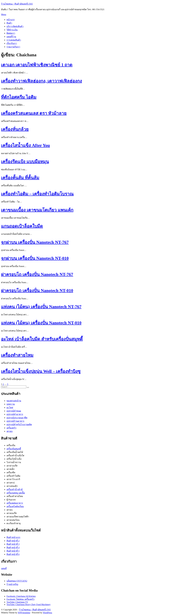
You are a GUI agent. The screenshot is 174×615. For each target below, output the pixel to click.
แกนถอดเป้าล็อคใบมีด (22, 226)
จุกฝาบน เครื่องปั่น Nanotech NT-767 (35, 242)
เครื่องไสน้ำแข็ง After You (25, 145)
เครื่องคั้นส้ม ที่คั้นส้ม (20, 177)
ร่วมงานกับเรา (13, 47)
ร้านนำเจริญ (12, 584)
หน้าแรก (11, 19)
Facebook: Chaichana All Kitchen (21, 596)
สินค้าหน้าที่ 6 (13, 554)
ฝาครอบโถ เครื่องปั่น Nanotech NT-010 (37, 290)
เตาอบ (10, 431)
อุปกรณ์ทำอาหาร (15, 414)
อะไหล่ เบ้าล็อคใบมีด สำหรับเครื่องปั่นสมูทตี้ (42, 338)
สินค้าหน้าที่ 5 (13, 551)
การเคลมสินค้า (14, 40)
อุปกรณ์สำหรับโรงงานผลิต (19, 424)
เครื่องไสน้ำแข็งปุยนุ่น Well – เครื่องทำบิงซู (41, 371)
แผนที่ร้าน (11, 36)
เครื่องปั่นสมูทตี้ (14, 449)
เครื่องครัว (11, 428)
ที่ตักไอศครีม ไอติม (18, 97)
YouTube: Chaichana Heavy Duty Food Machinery (29, 604)
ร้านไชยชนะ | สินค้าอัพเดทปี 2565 (17, 4)
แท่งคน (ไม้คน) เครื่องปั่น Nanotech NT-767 (41, 306)
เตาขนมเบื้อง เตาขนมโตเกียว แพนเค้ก (37, 209)
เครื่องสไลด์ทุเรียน (15, 506)
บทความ (11, 404)
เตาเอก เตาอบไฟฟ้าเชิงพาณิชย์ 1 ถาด (36, 64)
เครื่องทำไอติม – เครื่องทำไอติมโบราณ (37, 193)
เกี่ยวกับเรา (12, 43)
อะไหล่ (10, 407)
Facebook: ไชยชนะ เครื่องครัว (20, 599)
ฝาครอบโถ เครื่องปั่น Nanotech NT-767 (37, 274)
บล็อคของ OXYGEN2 (17, 581)
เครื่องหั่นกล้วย (15, 129)
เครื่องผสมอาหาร (15, 503)
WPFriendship (24, 612)
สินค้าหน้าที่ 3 (13, 544)
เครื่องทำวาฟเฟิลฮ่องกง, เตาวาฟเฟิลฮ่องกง (41, 80)
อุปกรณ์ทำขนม (14, 411)
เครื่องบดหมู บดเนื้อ (16, 493)
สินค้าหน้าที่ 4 (13, 547)
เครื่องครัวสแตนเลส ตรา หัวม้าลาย (34, 113)
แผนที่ (4, 568)
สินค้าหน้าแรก (13, 537)
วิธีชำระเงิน (12, 30)
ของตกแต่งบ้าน (14, 401)
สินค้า (9, 23)
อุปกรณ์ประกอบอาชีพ (17, 418)
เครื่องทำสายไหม (17, 355)
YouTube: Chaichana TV (17, 602)
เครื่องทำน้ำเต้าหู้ (15, 489)
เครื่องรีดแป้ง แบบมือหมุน (25, 161)
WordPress (47, 612)
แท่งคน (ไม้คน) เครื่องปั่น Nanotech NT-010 (41, 322)
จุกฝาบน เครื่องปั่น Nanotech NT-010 (35, 258)
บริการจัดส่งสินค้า (15, 26)
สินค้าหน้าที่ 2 (13, 541)
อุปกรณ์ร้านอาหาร (15, 421)
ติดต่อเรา (11, 33)
